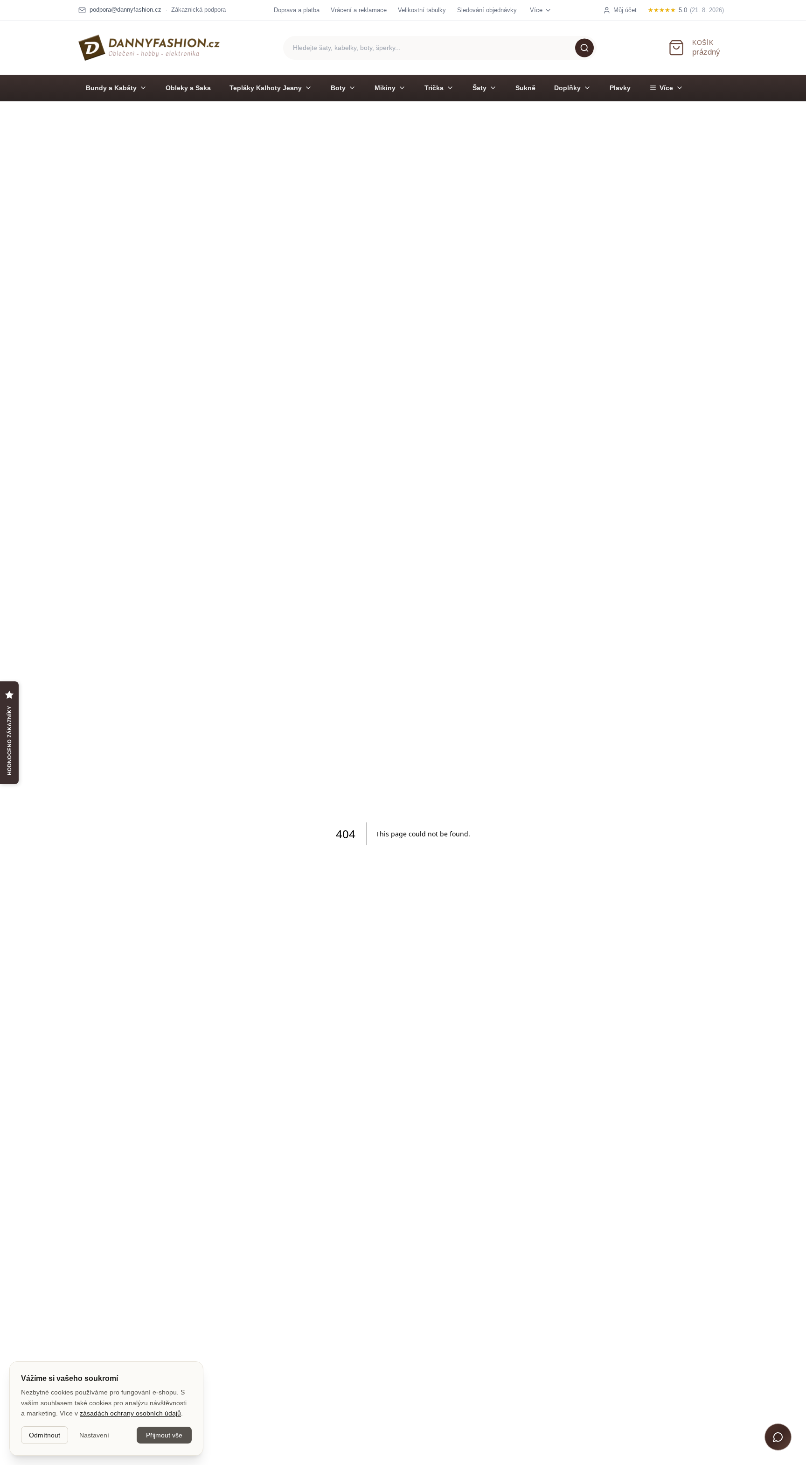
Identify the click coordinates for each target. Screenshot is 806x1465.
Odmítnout (44, 1435)
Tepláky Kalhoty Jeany (265, 88)
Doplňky (567, 88)
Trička (434, 88)
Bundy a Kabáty (111, 88)
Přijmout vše (164, 1435)
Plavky (620, 88)
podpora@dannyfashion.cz (125, 9)
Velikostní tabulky (422, 10)
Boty (338, 88)
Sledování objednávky (487, 10)
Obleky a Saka (188, 88)
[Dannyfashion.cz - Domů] (149, 48)
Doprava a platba (297, 10)
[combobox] (440, 48)
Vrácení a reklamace (359, 10)
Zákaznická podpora (198, 9)
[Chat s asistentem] (778, 1437)
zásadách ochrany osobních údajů (130, 1413)
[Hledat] (584, 47)
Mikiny (385, 88)
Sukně (525, 88)
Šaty (479, 88)
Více (666, 88)
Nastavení (94, 1435)
